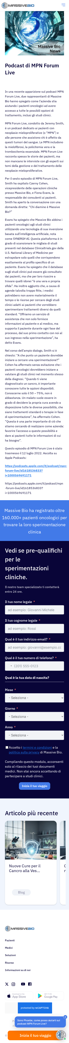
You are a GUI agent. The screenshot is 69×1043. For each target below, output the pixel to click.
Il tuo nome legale (18, 602)
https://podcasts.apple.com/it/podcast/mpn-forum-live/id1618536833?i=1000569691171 (36, 470)
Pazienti (10, 940)
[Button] (41, 892)
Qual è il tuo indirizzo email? (26, 639)
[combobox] (9, 665)
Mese (9, 690)
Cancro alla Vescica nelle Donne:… (26, 868)
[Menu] (63, 5)
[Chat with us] (61, 1035)
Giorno (10, 708)
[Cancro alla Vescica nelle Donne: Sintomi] (31, 823)
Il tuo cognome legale (21, 620)
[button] (40, 1022)
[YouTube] (26, 984)
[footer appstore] (19, 996)
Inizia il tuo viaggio (34, 786)
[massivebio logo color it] (17, 5)
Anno (9, 727)
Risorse (9, 962)
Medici (9, 947)
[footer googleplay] (50, 996)
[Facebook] (33, 984)
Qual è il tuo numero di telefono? (29, 658)
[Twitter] (7, 984)
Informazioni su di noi (18, 970)
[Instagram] (13, 984)
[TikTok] (19, 984)
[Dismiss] (65, 1017)
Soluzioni (10, 955)
